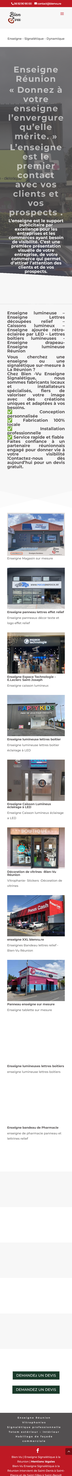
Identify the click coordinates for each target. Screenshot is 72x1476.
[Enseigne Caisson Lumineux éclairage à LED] (36, 800)
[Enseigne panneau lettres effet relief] (36, 608)
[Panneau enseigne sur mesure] (36, 1000)
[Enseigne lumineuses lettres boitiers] (36, 1062)
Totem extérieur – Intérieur (34, 1431)
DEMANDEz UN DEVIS (36, 1375)
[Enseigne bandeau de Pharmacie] (36, 1123)
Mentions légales (43, 1461)
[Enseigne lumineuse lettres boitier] (36, 735)
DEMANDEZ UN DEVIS (36, 1389)
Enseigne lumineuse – (36, 312)
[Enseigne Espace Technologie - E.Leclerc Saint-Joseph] (36, 672)
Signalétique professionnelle (34, 1427)
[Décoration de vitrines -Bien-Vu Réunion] (36, 867)
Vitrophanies (34, 1422)
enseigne (40, 147)
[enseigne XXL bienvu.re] (36, 935)
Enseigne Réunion (34, 1417)
